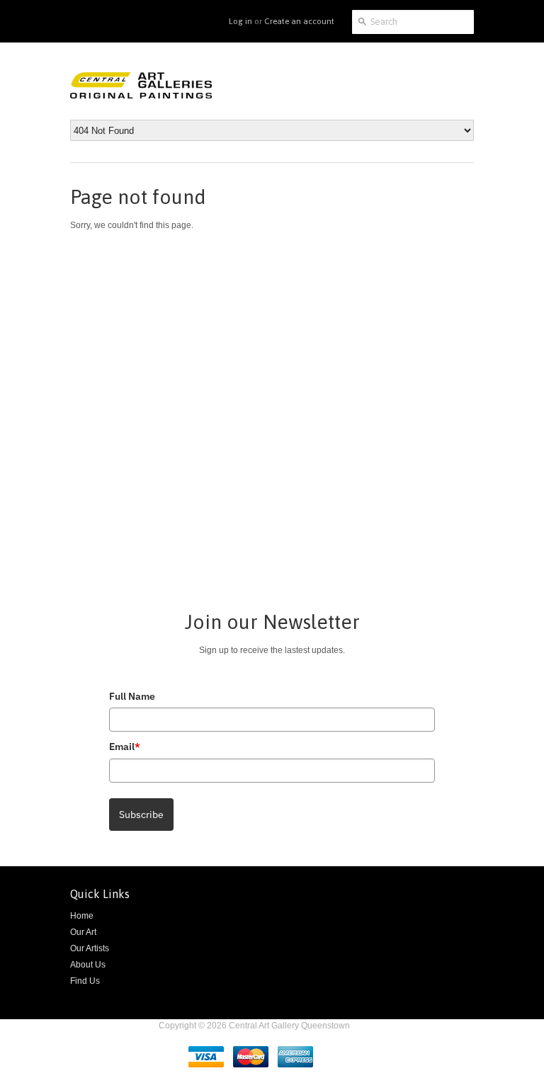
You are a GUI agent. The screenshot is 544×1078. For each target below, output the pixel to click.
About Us (88, 965)
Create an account (299, 21)
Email (124, 746)
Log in (240, 21)
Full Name (132, 696)
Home (82, 916)
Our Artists (89, 948)
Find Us (85, 981)
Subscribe (141, 814)
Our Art (83, 932)
